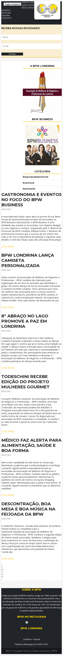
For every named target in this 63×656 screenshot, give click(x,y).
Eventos (28, 182)
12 (2, 574)
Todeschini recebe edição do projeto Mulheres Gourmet (25, 381)
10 (2, 569)
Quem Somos (29, 5)
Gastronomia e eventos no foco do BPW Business (31, 199)
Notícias (6, 13)
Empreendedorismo (35, 177)
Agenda (5, 10)
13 (2, 576)
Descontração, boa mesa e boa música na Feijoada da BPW (28, 509)
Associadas (28, 7)
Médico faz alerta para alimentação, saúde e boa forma (31, 445)
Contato (6, 18)
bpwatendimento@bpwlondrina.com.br (31, 634)
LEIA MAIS (7, 246)
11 (2, 572)
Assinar (12, 54)
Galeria (5, 15)
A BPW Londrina (30, 2)
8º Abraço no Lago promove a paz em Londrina (24, 321)
